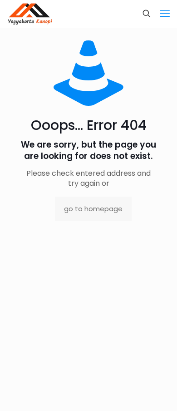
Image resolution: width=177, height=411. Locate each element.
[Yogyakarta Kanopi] (30, 13)
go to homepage (93, 208)
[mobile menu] (164, 13)
